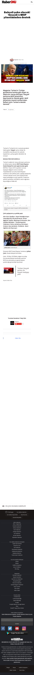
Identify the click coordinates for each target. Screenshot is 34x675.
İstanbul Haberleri (17, 526)
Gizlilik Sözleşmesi (17, 565)
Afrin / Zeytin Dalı (17, 524)
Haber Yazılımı (13, 670)
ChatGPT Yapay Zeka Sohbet (17, 608)
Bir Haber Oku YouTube (17, 628)
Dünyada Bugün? (17, 581)
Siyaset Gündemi (17, 577)
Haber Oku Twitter (10, 628)
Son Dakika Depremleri (12, 514)
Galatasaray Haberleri (17, 551)
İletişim (17, 563)
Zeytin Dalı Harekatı (17, 543)
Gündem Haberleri (17, 575)
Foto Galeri (17, 588)
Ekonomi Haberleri (17, 582)
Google (17, 602)
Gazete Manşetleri (17, 517)
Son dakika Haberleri (21, 512)
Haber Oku (18, 338)
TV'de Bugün (11, 512)
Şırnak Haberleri (17, 535)
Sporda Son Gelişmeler (17, 579)
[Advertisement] (17, 38)
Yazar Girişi (21, 670)
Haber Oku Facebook (3, 628)
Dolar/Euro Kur (17, 545)
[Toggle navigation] (24, 2)
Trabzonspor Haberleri (17, 555)
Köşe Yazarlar (17, 586)
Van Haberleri (17, 533)
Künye (17, 561)
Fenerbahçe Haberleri (17, 549)
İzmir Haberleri (17, 529)
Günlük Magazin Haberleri (17, 584)
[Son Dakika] (9, 2)
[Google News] (11, 110)
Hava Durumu (24, 514)
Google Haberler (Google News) (17, 604)
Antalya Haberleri (17, 531)
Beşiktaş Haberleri (17, 553)
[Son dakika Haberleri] (17, 639)
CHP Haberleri (17, 547)
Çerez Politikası (17, 567)
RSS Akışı (17, 569)
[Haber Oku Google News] (17, 632)
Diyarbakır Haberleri (17, 537)
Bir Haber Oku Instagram (24, 628)
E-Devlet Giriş (17, 596)
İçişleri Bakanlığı (17, 600)
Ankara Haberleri (17, 528)
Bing (17, 606)
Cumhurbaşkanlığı (17, 598)
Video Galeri (17, 590)
